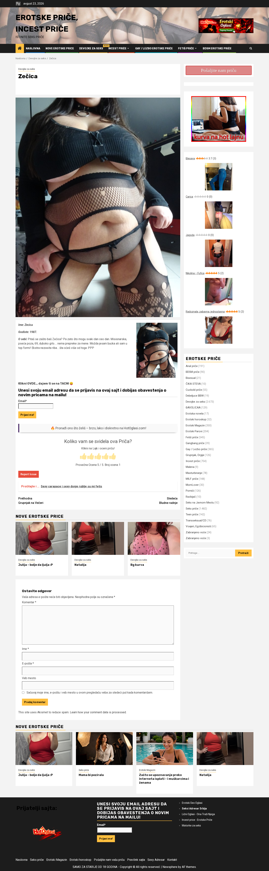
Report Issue (28, 474)
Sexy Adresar (156, 859)
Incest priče (117, 48)
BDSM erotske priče (217, 48)
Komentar (29, 602)
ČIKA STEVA (193, 383)
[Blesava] (219, 176)
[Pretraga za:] (210, 553)
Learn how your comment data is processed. (98, 712)
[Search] (251, 48)
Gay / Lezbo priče (196, 449)
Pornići (190, 490)
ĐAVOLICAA (193, 407)
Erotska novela (194, 413)
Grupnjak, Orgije (195, 455)
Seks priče (192, 508)
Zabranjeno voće (196, 532)
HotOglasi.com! (135, 428)
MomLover (192, 484)
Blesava (201, 158)
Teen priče (192, 514)
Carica (199, 196)
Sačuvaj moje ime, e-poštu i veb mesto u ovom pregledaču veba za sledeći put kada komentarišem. (90, 692)
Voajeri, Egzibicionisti (198, 526)
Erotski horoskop (196, 419)
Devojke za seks (91, 48)
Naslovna (33, 48)
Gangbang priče (195, 443)
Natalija (80, 565)
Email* (22, 401)
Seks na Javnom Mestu (200, 502)
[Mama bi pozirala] (104, 748)
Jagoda (200, 235)
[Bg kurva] (154, 538)
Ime (25, 649)
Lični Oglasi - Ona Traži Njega (198, 814)
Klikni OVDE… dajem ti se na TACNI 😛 (45, 383)
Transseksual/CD (196, 520)
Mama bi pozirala (91, 775)
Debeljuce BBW (195, 395)
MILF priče (192, 478)
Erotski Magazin (195, 425)
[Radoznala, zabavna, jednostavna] (219, 330)
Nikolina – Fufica (205, 273)
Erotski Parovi (194, 431)
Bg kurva (137, 565)
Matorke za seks (191, 825)
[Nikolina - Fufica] (219, 291)
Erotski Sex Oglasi (192, 802)
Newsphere (169, 867)
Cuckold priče (194, 389)
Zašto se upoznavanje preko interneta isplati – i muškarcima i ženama (164, 778)
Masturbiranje (194, 473)
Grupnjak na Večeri (30, 501)
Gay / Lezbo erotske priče (154, 48)
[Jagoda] (219, 253)
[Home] (20, 48)
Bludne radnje (168, 501)
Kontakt (172, 859)
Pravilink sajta (136, 859)
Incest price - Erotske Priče (197, 819)
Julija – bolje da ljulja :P (35, 565)
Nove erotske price (60, 48)
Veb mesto (29, 678)
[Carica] (219, 215)
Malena (190, 467)
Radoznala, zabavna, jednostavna (215, 311)
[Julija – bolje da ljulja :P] (42, 538)
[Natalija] (98, 538)
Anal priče (192, 366)
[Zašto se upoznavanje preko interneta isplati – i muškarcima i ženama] (164, 748)
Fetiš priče (186, 48)
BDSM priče (192, 372)
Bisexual (191, 378)
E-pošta (28, 663)
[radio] (83, 457)
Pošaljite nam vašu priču (109, 859)
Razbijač (191, 496)
